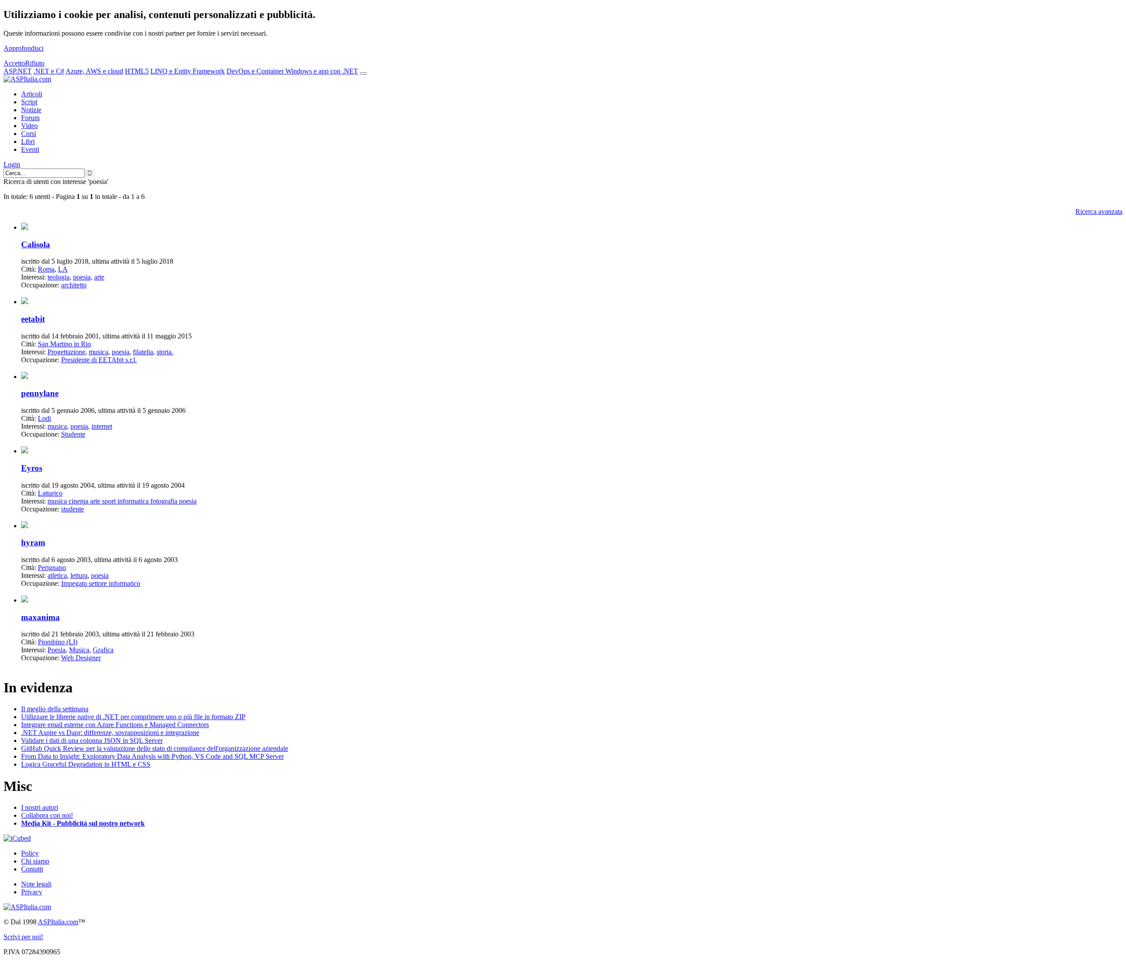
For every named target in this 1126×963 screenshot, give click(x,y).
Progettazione (66, 352)
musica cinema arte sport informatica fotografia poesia (122, 501)
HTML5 (137, 71)
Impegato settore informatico (100, 583)
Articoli (31, 94)
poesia (82, 277)
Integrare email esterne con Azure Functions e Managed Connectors (115, 724)
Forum (30, 117)
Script (29, 102)
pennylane (39, 393)
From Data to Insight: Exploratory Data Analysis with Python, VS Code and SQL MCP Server (152, 756)
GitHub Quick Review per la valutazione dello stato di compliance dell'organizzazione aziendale (154, 748)
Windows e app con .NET (321, 71)
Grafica (103, 650)
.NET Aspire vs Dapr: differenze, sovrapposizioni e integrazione (110, 732)
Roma (46, 269)
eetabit (33, 318)
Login (12, 164)
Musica (79, 650)
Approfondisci (24, 48)
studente (72, 509)
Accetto (14, 63)
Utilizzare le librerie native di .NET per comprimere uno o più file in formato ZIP (133, 716)
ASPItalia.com (58, 922)
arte (99, 277)
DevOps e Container (256, 71)
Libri (28, 141)
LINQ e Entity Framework (187, 71)
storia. (165, 352)
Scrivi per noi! (23, 937)
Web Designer (81, 658)
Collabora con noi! (47, 815)
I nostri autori (39, 807)
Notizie (31, 110)
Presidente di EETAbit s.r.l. (99, 360)
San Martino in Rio (64, 344)
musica (98, 352)
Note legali (36, 884)
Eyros (31, 468)
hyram (33, 542)
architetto (74, 285)
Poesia (57, 650)
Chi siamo (35, 861)
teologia (58, 277)
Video (29, 125)
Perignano (52, 567)
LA (63, 269)
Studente (73, 434)
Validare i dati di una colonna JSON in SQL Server (92, 740)
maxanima (40, 617)
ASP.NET (18, 71)
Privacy (31, 892)
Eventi (30, 149)
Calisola (35, 244)
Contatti (32, 869)
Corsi (28, 133)
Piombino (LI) (57, 642)
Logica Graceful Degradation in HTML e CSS (85, 764)
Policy (30, 853)
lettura (79, 575)
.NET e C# (48, 71)
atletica (57, 575)
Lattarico (50, 493)
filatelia (143, 352)
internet (101, 426)
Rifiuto (34, 63)
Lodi (44, 418)
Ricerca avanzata (1098, 211)
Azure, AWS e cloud (94, 71)
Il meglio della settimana (54, 709)
